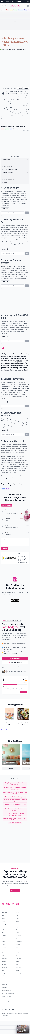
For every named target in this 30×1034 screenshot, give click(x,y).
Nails (25, 9)
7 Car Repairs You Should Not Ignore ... (15, 797)
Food (3, 932)
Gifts (3, 938)
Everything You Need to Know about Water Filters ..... (15, 783)
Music (17, 953)
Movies (3, 953)
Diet (3, 927)
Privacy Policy (5, 999)
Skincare (4, 964)
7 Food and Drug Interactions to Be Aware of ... (15, 800)
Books (7, 9)
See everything (5, 729)
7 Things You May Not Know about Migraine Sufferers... (15, 814)
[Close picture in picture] (17, 1026)
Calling (7, 488)
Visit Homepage (15, 890)
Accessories (4, 912)
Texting (3, 488)
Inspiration (20, 9)
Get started (23, 692)
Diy (17, 927)
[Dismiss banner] (27, 553)
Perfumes (18, 958)
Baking (18, 915)
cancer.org (4, 478)
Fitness (18, 929)
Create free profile (15, 658)
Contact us (4, 984)
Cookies (7, 128)
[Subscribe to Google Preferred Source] (9, 558)
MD (15, 88)
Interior (3, 944)
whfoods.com (21, 478)
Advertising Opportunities (8, 993)
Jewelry (18, 944)
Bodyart (18, 918)
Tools (17, 976)
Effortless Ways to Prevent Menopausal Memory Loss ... (15, 788)
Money (17, 950)
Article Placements (6, 990)
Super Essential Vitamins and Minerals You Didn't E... (15, 793)
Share (26, 88)
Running (4, 961)
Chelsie (4, 88)
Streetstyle (4, 967)
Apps (17, 912)
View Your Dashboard (16, 662)
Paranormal (19, 955)
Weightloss (4, 976)
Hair (11, 9)
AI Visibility (4, 987)
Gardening (18, 935)
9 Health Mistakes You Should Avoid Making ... (15, 809)
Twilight (4, 973)
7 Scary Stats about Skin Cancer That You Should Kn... (15, 805)
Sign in (3, 667)
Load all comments (7, 505)
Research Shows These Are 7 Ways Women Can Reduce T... (15, 819)
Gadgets (4, 935)
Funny (17, 932)
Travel (17, 970)
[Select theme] (24, 5)
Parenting (4, 958)
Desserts (18, 924)
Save (20, 88)
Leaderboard (5, 692)
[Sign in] (28, 6)
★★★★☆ (25, 33)
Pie (11, 128)
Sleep (17, 964)
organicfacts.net (10, 476)
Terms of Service (6, 1002)
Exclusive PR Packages (7, 996)
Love (17, 947)
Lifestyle (4, 947)
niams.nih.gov (20, 476)
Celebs (3, 9)
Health (3, 941)
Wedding (18, 973)
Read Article (14, 769)
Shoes (15, 9)
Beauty (3, 918)
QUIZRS (28, 130)
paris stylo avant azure (15, 823)
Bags (3, 915)
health (4, 33)
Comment (4, 548)
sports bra (18, 361)
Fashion (4, 929)
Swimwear (18, 967)
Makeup (4, 950)
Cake (3, 128)
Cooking (4, 924)
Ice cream (15, 128)
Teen (3, 970)
